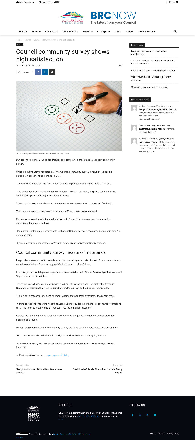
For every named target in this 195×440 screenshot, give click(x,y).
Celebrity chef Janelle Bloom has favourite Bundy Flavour (97, 371)
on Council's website (88, 415)
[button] (175, 31)
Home (18, 40)
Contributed (24, 65)
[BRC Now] (97, 17)
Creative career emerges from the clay (149, 87)
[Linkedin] (173, 2)
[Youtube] (177, 2)
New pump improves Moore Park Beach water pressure (39, 371)
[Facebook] (166, 2)
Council (27, 40)
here (61, 419)
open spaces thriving (58, 355)
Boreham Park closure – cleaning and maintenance (149, 52)
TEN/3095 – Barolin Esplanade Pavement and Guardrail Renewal (153, 62)
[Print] (52, 72)
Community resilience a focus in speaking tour (153, 70)
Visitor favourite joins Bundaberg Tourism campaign (151, 78)
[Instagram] (170, 2)
